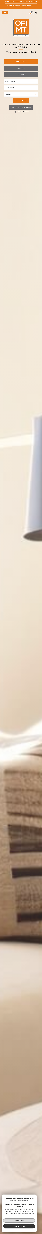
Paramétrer (19, 1220)
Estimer (21, 75)
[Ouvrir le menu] (5, 12)
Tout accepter (19, 1226)
